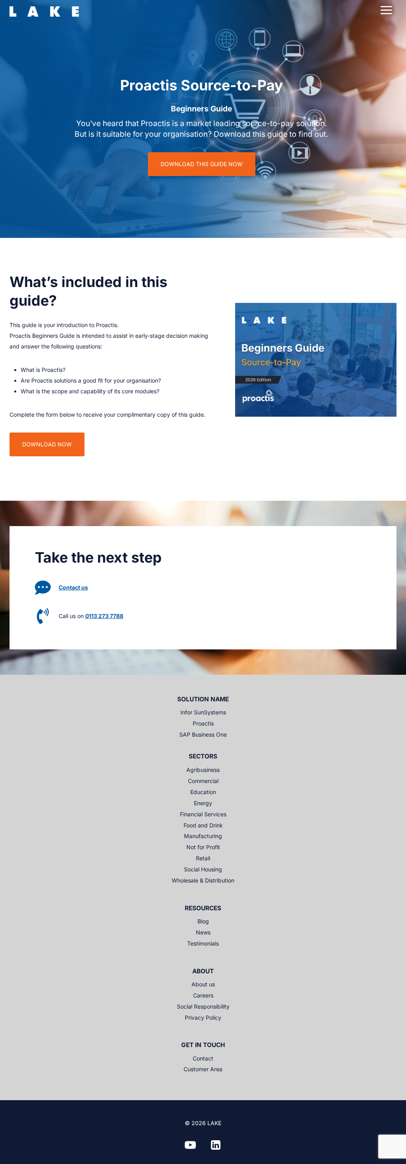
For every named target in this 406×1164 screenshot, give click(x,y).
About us (203, 984)
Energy (203, 803)
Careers (203, 995)
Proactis (203, 723)
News (203, 932)
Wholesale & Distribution (203, 880)
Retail (203, 858)
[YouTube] (190, 1145)
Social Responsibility (203, 1006)
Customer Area (203, 1069)
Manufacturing (203, 836)
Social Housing (203, 869)
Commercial (203, 780)
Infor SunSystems (203, 712)
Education (203, 792)
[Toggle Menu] (386, 10)
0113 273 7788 (104, 616)
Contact (203, 1058)
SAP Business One (203, 734)
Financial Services (203, 814)
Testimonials (203, 943)
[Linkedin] (216, 1145)
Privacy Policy (203, 1017)
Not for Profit (203, 847)
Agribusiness (203, 769)
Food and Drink (203, 825)
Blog (203, 921)
